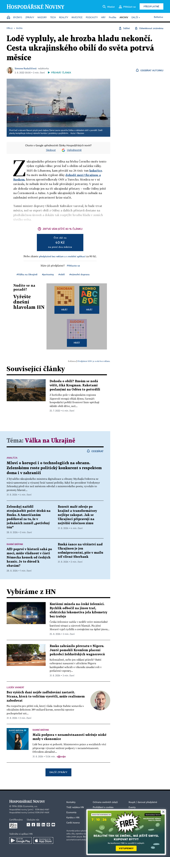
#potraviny (48, 274)
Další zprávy (58, 772)
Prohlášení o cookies (103, 807)
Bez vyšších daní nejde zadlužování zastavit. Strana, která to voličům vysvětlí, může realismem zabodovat (46, 696)
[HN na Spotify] (48, 824)
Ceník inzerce (73, 823)
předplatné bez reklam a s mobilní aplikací (62, 256)
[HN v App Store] (43, 840)
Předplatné (151, 6)
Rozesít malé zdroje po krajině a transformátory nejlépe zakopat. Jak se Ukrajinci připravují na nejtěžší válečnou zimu (77, 515)
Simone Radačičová (26, 68)
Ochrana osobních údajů (105, 802)
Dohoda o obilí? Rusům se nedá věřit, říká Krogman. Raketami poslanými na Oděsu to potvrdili (75, 385)
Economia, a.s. (30, 806)
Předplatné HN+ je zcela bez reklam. (93, 361)
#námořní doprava (79, 274)
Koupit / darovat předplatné (143, 802)
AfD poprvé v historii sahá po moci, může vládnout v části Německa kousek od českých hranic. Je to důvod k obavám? (29, 557)
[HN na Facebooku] (33, 824)
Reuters (80, 133)
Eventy (132, 807)
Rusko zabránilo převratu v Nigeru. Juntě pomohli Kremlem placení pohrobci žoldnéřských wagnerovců (77, 650)
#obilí (61, 274)
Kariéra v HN (72, 817)
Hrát (64, 309)
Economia (71, 812)
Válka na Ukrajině (50, 441)
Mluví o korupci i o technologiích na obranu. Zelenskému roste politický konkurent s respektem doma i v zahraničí (54, 468)
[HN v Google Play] (20, 840)
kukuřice (95, 170)
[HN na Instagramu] (38, 824)
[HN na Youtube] (53, 824)
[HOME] (8, 18)
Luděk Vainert (15, 687)
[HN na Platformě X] (28, 824)
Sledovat (51, 150)
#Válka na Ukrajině (27, 274)
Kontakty (71, 802)
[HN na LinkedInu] (43, 824)
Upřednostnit (74, 150)
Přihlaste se (73, 265)
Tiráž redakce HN (75, 807)
